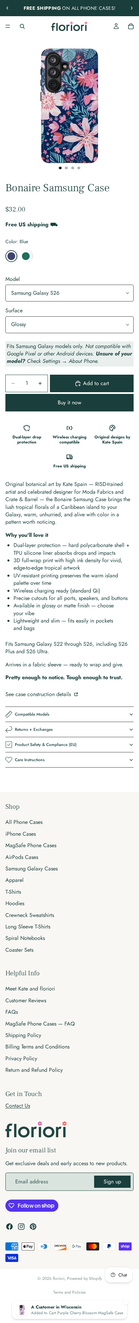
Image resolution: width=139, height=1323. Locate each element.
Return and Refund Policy (34, 1070)
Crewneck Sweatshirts (29, 915)
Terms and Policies (69, 1292)
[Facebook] (9, 1227)
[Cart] (130, 26)
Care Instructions (30, 760)
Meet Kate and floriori (30, 989)
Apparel (14, 880)
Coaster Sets (19, 950)
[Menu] (8, 26)
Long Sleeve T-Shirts (27, 926)
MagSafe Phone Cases (30, 845)
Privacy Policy (21, 1058)
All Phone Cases (24, 822)
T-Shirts (13, 892)
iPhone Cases (20, 834)
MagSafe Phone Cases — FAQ (40, 1024)
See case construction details (39, 694)
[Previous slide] (7, 8)
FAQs (11, 1012)
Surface (14, 310)
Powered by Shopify (84, 1278)
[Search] (22, 26)
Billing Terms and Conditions (37, 1047)
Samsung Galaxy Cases (31, 868)
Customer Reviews (25, 1000)
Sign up (112, 1181)
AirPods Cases (21, 857)
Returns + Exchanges (34, 729)
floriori (58, 1278)
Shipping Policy (23, 1035)
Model (12, 279)
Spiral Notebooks (25, 938)
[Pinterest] (33, 1227)
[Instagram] (21, 1227)
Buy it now (69, 402)
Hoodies (14, 903)
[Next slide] (131, 8)
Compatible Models (32, 714)
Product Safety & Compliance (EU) (46, 745)
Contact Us (17, 1106)
